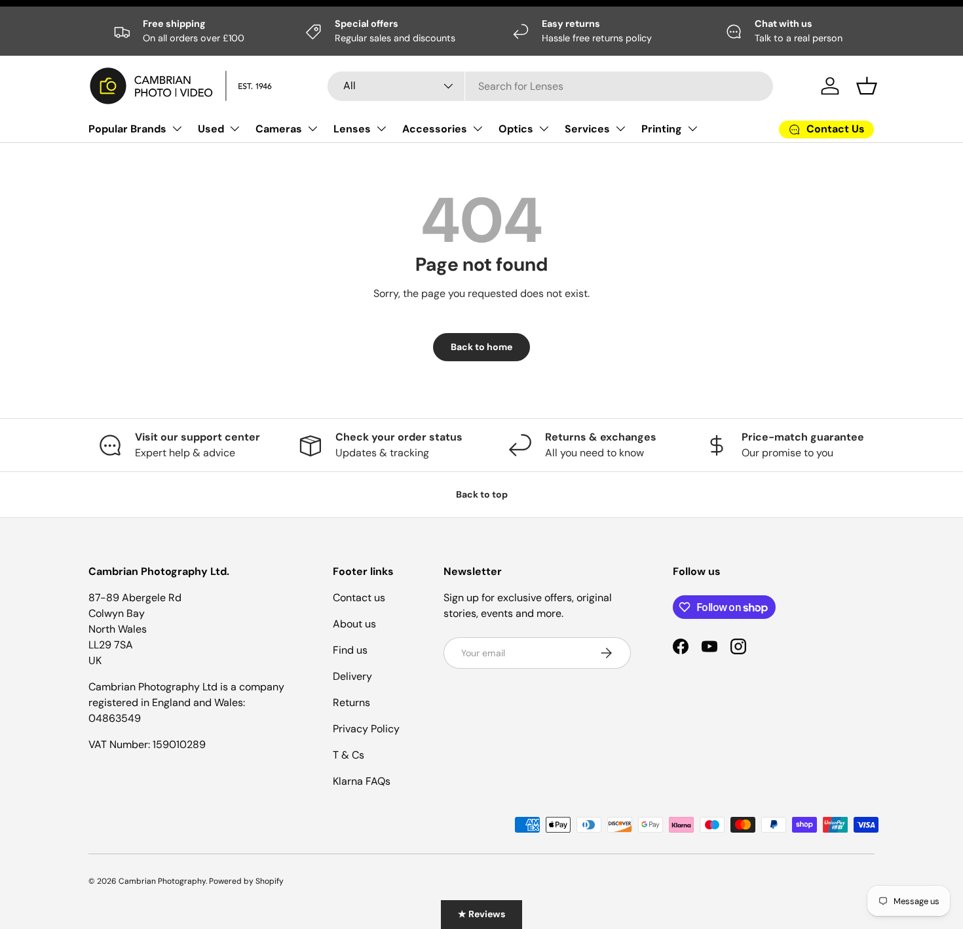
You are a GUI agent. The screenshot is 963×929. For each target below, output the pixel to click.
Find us (350, 650)
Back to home (481, 347)
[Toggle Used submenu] (234, 128)
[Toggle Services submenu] (620, 128)
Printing (661, 129)
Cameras (278, 129)
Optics (516, 129)
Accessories (434, 129)
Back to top (482, 494)
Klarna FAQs (361, 781)
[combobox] (550, 86)
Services (587, 129)
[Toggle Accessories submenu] (477, 128)
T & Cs (348, 755)
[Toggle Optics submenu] (544, 128)
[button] (866, 85)
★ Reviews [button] (481, 914)
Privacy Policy (366, 729)
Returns (351, 702)
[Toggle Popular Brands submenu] (177, 128)
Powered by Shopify (246, 881)
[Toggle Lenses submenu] (381, 128)
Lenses (352, 129)
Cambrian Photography (162, 881)
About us (354, 624)
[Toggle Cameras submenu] (312, 128)
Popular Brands (127, 129)
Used (211, 129)
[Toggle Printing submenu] (692, 128)
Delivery (352, 676)
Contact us (359, 597)
